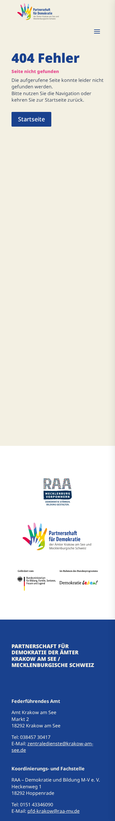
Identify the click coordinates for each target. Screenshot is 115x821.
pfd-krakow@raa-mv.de (53, 811)
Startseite (31, 119)
